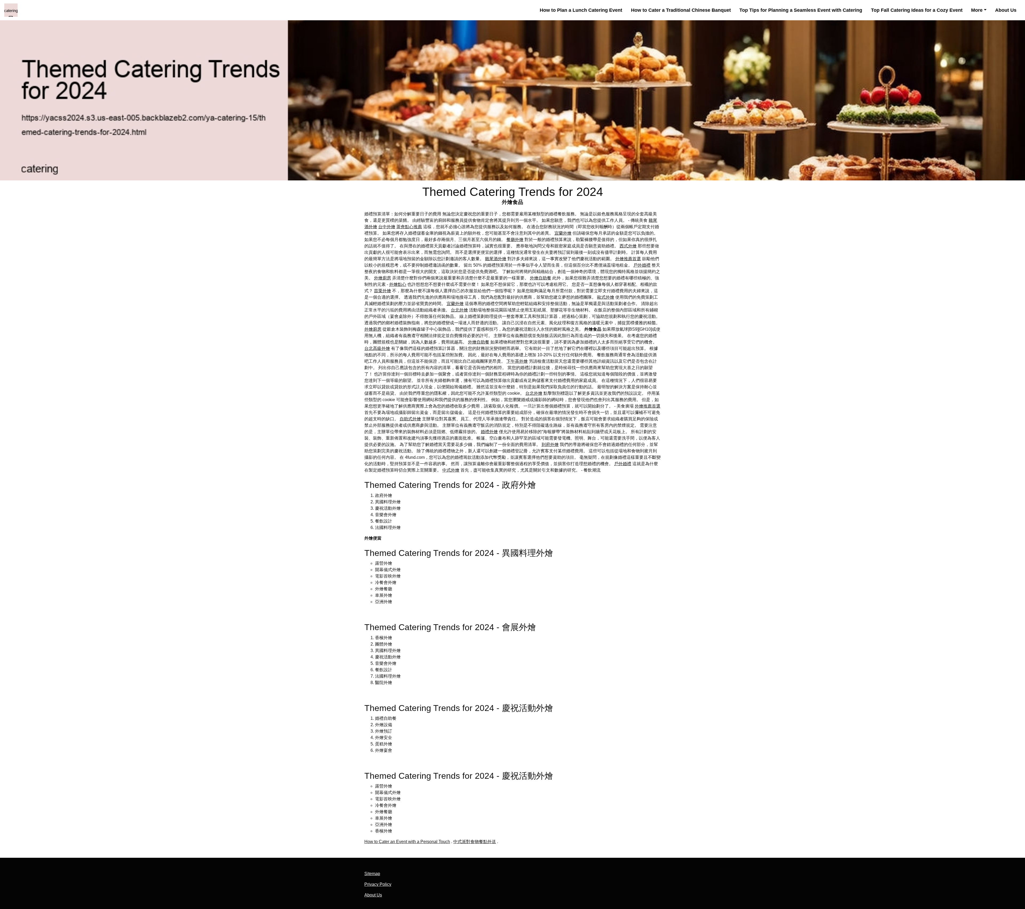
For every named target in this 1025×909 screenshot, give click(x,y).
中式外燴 (450, 470)
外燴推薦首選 (628, 258)
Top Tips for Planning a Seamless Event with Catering (800, 10)
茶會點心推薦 (409, 226)
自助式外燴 (410, 419)
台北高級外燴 (377, 348)
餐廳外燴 (514, 239)
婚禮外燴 (489, 431)
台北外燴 (459, 310)
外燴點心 (397, 284)
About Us (1005, 10)
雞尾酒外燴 (495, 258)
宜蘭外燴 (562, 233)
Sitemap (372, 873)
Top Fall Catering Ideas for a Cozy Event (917, 10)
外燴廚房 (382, 278)
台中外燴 (386, 226)
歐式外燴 (605, 297)
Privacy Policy (377, 884)
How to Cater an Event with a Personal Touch (407, 841)
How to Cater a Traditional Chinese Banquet (681, 10)
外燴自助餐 (540, 278)
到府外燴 (550, 444)
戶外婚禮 (642, 265)
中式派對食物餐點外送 (474, 841)
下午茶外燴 (517, 361)
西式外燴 (628, 246)
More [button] (977, 10)
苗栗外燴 (382, 290)
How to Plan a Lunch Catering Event (581, 10)
